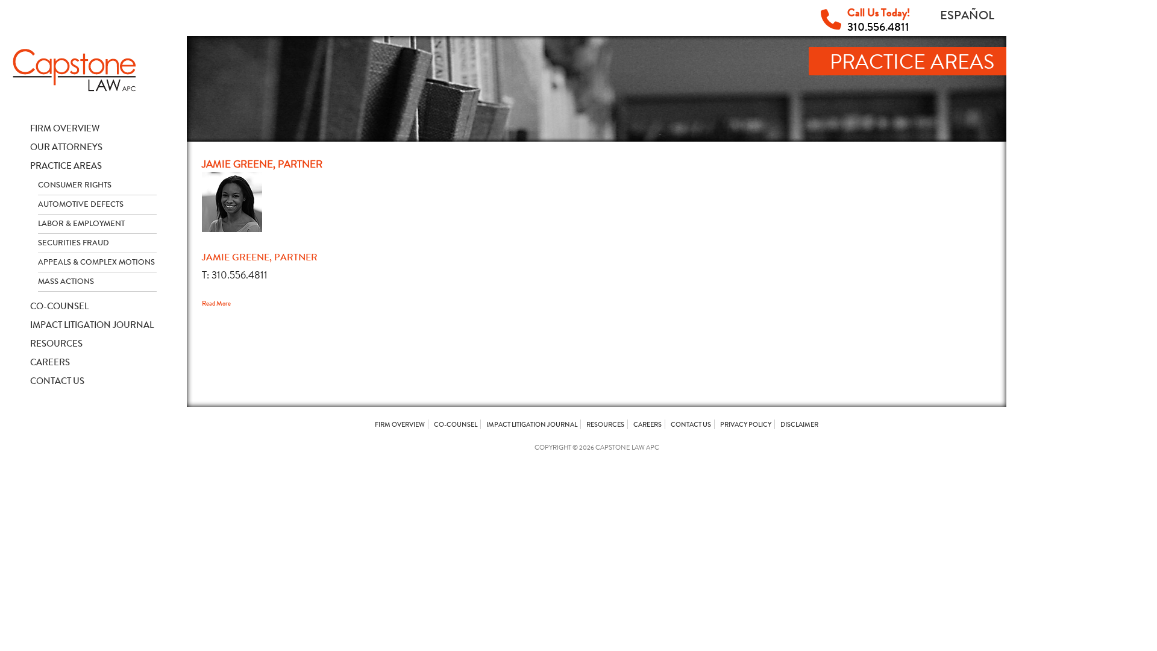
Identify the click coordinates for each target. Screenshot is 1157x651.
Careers (50, 362)
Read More (216, 303)
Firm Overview (65, 128)
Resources (56, 343)
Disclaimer (799, 424)
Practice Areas (66, 165)
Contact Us (57, 381)
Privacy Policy (745, 424)
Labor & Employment (81, 223)
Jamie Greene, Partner (260, 257)
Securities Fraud (73, 242)
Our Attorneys (66, 147)
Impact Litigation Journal (92, 325)
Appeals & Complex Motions (96, 262)
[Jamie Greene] (232, 228)
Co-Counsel (59, 306)
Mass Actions (66, 281)
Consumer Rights (74, 185)
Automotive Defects (81, 204)
